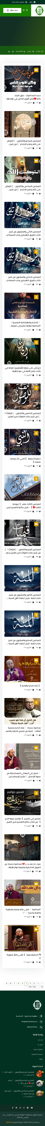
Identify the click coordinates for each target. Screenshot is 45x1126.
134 (34, 987)
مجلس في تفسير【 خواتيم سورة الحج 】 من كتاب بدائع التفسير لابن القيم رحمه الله (23, 820)
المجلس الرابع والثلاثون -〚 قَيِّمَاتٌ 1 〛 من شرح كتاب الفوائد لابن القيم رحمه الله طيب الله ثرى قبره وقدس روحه (23, 551)
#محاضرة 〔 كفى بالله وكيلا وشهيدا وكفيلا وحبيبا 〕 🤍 (23, 911)
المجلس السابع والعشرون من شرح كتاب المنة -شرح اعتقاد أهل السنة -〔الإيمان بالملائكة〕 (24, 642)
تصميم (15, 1122)
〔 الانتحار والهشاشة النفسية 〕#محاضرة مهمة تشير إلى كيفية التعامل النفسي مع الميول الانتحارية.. (23, 324)
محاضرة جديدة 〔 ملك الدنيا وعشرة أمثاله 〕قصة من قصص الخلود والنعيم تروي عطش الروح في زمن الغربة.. (22, 729)
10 (42, 987)
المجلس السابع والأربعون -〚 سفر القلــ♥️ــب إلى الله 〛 (21, 1082)
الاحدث (38, 51)
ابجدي (29, 51)
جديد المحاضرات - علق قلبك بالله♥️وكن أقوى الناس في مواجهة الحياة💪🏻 (24, 97)
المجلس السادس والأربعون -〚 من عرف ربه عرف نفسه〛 (19, 1092)
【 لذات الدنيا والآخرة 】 (30, 686)
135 (30, 987)
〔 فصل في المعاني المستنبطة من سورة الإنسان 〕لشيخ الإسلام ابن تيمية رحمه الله (24, 775)
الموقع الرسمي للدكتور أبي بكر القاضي (15, 1116)
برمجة (21, 1122)
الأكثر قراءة (19, 51)
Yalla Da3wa (28, 1122)
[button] (23, 10)
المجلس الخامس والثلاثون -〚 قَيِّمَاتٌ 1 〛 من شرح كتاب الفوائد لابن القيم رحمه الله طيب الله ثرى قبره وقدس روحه (23, 415)
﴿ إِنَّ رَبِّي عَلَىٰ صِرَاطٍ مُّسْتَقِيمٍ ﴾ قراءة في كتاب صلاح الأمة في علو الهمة (23, 370)
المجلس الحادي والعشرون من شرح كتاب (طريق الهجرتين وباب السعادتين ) (23, 279)
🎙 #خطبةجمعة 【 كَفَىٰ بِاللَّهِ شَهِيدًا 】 (24, 956)
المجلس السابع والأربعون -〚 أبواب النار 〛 (18, 1072)
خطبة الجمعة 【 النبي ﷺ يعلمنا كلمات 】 (25, 460)
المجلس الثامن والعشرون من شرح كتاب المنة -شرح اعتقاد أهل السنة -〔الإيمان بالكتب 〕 (24, 597)
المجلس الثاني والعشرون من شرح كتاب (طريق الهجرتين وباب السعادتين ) (23, 233)
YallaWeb (9, 1122)
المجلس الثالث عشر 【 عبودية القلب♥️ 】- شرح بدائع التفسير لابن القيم (24, 506)
